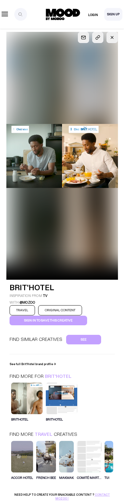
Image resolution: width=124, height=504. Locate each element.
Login (93, 15)
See (83, 339)
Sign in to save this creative (48, 320)
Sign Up (113, 14)
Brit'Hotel (58, 376)
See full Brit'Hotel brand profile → (33, 364)
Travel (43, 434)
